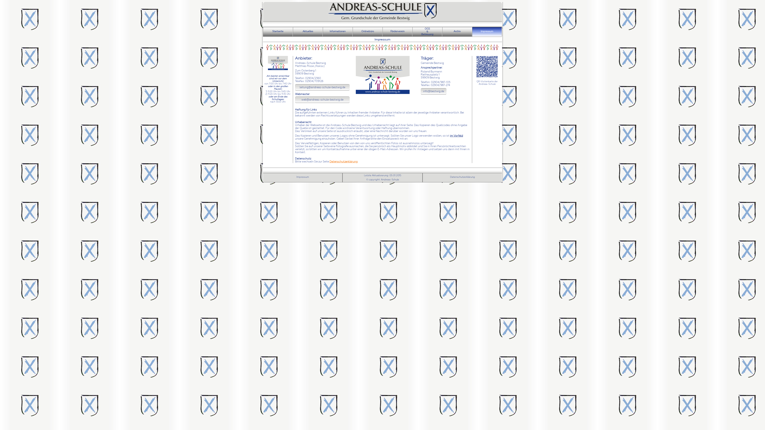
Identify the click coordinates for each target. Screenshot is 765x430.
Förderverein (397, 31)
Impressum (487, 31)
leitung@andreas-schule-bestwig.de (322, 87)
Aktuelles (308, 31)
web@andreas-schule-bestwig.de (322, 99)
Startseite (277, 31)
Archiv (457, 31)
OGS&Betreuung (427, 31)
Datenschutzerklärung (344, 161)
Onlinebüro (367, 31)
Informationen (338, 31)
